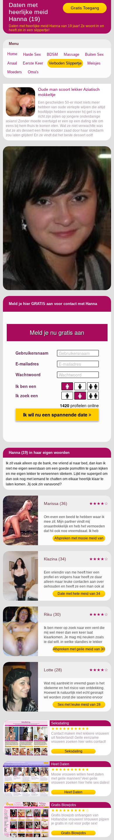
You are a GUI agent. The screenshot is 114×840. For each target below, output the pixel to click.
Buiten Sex (94, 54)
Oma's (33, 72)
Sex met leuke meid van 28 (79, 705)
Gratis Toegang (85, 8)
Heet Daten (73, 792)
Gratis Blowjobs (73, 833)
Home (12, 54)
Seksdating (73, 751)
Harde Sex (32, 54)
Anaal (12, 63)
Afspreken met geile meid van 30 (79, 649)
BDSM (52, 54)
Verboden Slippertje (65, 63)
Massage (71, 54)
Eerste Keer (33, 63)
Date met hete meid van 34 (79, 594)
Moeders (14, 72)
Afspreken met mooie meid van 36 (78, 538)
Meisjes (94, 63)
